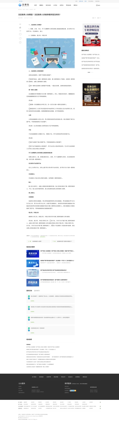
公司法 (55, 5)
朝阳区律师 (55, 404)
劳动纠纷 (68, 5)
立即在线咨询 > (43, 236)
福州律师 (61, 402)
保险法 (75, 5)
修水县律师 (26, 404)
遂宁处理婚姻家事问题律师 (43, 406)
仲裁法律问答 (33, 408)
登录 (85, 1)
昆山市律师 (62, 404)
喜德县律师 (48, 404)
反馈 (95, 17)
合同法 (61, 5)
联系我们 (41, 377)
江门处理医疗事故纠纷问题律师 (73, 406)
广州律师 (69, 402)
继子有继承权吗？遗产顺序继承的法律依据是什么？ (63, 356)
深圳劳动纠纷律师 (78, 406)
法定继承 (31, 9)
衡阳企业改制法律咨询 (64, 408)
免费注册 (81, 1)
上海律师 (83, 402)
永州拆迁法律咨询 (70, 408)
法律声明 (48, 377)
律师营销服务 (67, 388)
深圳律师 (91, 408)
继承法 (27, 9)
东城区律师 (40, 404)
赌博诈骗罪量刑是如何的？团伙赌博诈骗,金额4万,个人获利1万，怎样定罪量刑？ (50, 317)
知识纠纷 (48, 5)
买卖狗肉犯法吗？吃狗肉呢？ (38, 328)
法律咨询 (27, 414)
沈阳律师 (91, 402)
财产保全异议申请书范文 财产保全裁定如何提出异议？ (53, 270)
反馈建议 (77, 377)
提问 (99, 5)
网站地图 (56, 377)
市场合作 (63, 377)
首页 (76, 1)
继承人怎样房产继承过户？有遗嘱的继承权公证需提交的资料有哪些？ (41, 359)
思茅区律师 (77, 404)
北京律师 (32, 402)
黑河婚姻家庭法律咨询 (79, 408)
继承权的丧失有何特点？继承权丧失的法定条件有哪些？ (38, 356)
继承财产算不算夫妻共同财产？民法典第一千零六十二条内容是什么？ (57, 260)
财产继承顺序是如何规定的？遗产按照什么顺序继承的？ (54, 280)
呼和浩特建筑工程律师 (28, 406)
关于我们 (34, 377)
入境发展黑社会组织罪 (50, 408)
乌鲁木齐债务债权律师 (57, 406)
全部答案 (32, 300)
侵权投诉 (85, 377)
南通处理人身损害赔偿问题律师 (95, 406)
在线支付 (70, 377)
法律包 (24, 9)
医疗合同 (54, 408)
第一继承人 (55, 232)
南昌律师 (40, 402)
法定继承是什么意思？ (37, 241)
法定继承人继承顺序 (46, 232)
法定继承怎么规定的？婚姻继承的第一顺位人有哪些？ (38, 366)
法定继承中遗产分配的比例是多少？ (64, 241)
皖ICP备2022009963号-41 (23, 417)
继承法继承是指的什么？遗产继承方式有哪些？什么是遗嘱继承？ (40, 364)
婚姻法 (41, 5)
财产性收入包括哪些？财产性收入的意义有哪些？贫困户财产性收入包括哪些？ (59, 251)
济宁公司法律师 (34, 406)
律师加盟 (67, 386)
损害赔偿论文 (26, 408)
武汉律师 (47, 402)
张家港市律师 (33, 404)
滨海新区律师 (84, 404)
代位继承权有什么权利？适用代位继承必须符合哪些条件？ (39, 361)
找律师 (20, 386)
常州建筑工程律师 (85, 406)
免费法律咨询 (21, 392)
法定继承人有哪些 (35, 232)
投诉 (100, 17)
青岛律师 (76, 402)
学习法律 (20, 390)
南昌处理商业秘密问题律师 (51, 406)
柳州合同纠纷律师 (63, 406)
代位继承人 (62, 232)
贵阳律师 (54, 402)
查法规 (20, 388)
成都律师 (25, 402)
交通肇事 (83, 408)
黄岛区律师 (69, 404)
